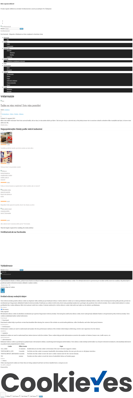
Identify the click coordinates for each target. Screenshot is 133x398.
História (12, 52)
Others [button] (3, 358)
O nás (5, 87)
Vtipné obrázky (11, 83)
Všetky (16, 114)
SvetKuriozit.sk (5, 31)
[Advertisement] (29, 14)
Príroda (6, 59)
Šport (8, 85)
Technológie (7, 65)
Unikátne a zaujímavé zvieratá (16, 61)
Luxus (5, 42)
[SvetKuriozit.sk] (6, 274)
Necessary (5, 309)
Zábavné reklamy (12, 81)
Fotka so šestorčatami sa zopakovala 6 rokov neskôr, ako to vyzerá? (20, 186)
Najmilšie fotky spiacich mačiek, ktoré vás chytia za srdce (17, 205)
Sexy (5, 63)
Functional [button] (4, 318)
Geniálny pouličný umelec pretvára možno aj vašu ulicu (17, 148)
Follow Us (3, 272)
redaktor (7, 110)
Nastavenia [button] (4, 285)
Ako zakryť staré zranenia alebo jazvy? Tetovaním (15, 224)
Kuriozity (6, 37)
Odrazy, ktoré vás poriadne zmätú (11, 167)
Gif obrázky (10, 74)
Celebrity (9, 57)
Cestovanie (10, 46)
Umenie (9, 50)
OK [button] (9, 285)
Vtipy (8, 78)
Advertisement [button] (5, 337)
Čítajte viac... (4, 125)
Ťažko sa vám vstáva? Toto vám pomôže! (21, 105)
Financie (9, 70)
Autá (8, 68)
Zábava (6, 72)
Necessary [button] (4, 307)
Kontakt (9, 91)
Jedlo (8, 44)
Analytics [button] (3, 331)
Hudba (12, 55)
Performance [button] (4, 324)
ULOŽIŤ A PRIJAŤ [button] (6, 365)
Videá (8, 76)
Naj (8, 40)
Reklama (9, 89)
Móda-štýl (7, 48)
